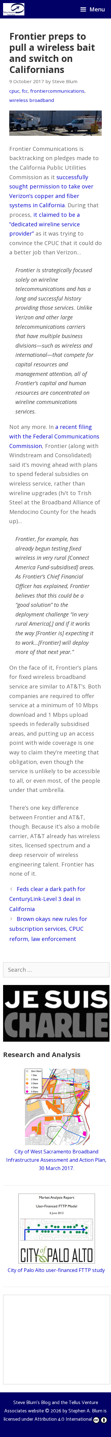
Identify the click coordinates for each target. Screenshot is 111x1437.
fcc (25, 91)
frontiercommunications (57, 91)
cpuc (14, 91)
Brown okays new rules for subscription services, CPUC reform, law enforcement (48, 929)
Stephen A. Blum (85, 1411)
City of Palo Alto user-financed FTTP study (56, 1270)
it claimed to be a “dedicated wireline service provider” (44, 224)
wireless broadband (31, 100)
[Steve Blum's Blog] (13, 9)
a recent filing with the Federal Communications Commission (54, 436)
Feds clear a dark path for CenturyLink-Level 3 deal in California (47, 899)
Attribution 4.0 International (63, 1419)
